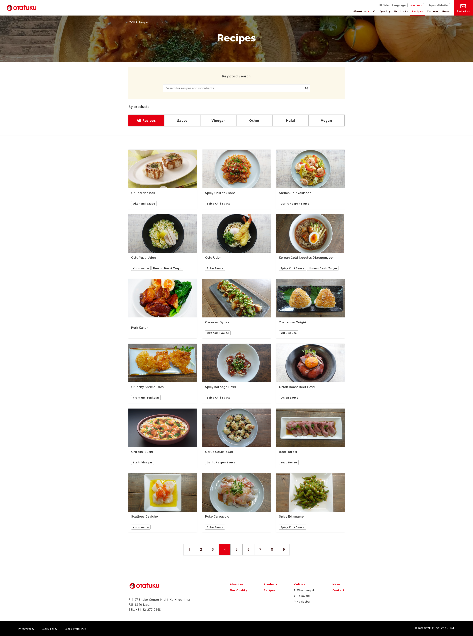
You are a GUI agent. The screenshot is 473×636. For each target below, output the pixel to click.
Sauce (182, 120)
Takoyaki (303, 596)
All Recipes (146, 120)
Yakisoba (303, 601)
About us (360, 11)
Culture (432, 11)
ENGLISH (414, 5)
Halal (290, 120)
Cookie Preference (75, 628)
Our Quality (382, 11)
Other (254, 120)
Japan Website (438, 5)
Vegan (326, 120)
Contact (338, 590)
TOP (132, 22)
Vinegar (218, 120)
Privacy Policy (26, 628)
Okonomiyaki (306, 590)
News (446, 11)
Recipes (417, 11)
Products (401, 11)
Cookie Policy (49, 628)
